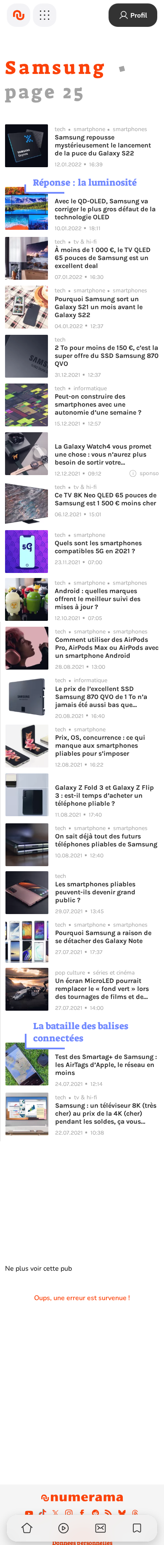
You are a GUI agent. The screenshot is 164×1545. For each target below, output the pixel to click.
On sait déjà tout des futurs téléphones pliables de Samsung (106, 840)
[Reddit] (95, 1513)
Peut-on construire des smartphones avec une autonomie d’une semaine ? (98, 404)
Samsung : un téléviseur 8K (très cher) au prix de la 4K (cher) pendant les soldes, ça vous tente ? (105, 1113)
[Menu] (44, 15)
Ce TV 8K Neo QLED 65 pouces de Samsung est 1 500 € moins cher (105, 499)
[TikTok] (42, 1513)
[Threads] (135, 1513)
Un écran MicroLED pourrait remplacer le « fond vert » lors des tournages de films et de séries (102, 989)
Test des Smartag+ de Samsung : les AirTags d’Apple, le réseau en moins (106, 1065)
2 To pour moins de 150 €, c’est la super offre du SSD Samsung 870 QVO (107, 356)
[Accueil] (18, 15)
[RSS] (108, 1513)
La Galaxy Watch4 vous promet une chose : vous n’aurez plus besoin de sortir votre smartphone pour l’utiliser (103, 454)
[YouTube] (29, 1513)
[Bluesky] (122, 1513)
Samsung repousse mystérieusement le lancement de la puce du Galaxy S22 (103, 145)
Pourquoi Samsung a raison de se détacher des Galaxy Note (103, 937)
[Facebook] (82, 1513)
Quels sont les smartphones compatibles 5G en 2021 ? (98, 547)
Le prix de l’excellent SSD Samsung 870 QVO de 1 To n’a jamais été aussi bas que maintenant (101, 697)
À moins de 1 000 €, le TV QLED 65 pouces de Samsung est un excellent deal (103, 258)
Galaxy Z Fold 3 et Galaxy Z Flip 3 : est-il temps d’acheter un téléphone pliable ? (104, 795)
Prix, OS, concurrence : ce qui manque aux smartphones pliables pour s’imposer (100, 745)
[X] (55, 1513)
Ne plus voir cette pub (38, 1268)
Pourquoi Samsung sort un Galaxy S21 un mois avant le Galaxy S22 (99, 307)
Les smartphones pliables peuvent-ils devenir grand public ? (95, 892)
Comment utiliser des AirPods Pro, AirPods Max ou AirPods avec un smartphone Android (107, 648)
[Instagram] (69, 1513)
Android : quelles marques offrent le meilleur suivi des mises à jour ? (97, 599)
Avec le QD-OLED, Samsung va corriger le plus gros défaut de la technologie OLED (105, 209)
